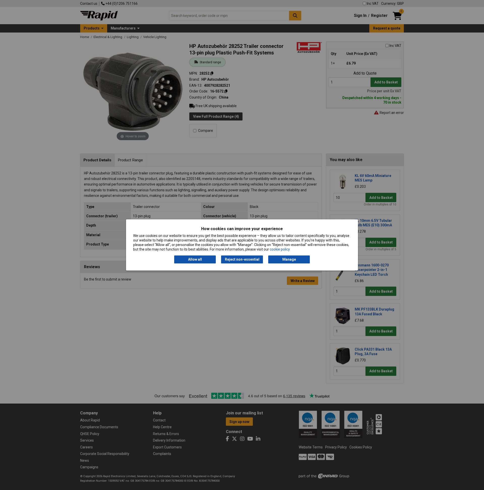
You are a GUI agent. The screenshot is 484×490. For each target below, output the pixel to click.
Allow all (195, 259)
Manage (289, 259)
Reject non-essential (242, 259)
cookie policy (280, 250)
